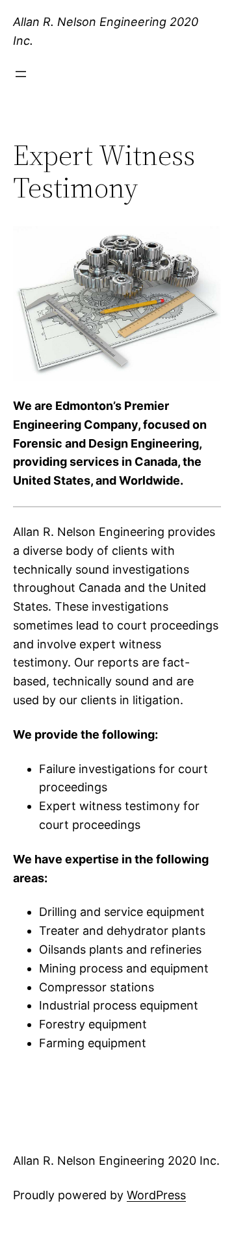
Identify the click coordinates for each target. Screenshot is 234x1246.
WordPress (156, 1195)
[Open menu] (21, 74)
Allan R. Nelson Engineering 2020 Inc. (116, 1160)
